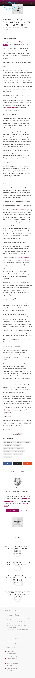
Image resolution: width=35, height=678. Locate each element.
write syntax (7, 457)
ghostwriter (17, 445)
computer (27, 442)
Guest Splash (10, 665)
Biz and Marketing (14, 27)
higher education (8, 448)
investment (19, 448)
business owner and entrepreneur (12, 442)
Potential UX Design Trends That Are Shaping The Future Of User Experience (18, 614)
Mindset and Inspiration (13, 668)
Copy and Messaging (12, 658)
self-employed (7, 410)
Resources (9, 673)
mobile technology (18, 451)
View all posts (12, 510)
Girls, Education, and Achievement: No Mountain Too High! (17, 578)
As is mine (14, 128)
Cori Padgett (7, 445)
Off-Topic (9, 670)
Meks (14, 641)
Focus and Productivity (12, 663)
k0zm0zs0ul (7, 451)
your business (25, 258)
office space (7, 454)
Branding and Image (12, 656)
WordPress (25, 641)
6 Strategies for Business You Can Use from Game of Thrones (18, 594)
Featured (9, 661)
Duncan (13, 38)
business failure (21, 210)
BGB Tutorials (10, 651)
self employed (17, 454)
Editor (5, 27)
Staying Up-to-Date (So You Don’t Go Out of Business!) (17, 563)
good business (11, 108)
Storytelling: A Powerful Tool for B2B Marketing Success (17, 549)
